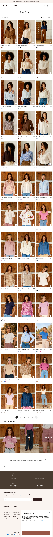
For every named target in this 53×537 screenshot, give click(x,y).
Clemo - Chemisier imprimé (24, 319)
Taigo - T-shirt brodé (5, 349)
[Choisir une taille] (16, 42)
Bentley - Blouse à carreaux (6, 228)
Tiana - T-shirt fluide (40, 228)
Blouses (6, 459)
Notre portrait (15, 508)
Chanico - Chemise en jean (41, 258)
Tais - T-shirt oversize (40, 379)
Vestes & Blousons (30, 460)
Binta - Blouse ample (22, 45)
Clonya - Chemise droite (6, 106)
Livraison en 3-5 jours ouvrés (13, 477)
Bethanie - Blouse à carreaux (24, 379)
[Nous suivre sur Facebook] (17, 529)
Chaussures (41, 460)
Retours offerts (40, 477)
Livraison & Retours (16, 514)
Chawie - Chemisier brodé (23, 197)
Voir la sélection (10, 440)
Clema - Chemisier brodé (23, 288)
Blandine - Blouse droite (40, 106)
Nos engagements (16, 510)
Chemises (10, 459)
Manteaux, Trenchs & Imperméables (19, 460)
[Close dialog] (50, 512)
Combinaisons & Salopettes (33, 459)
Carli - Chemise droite (22, 136)
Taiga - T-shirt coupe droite (41, 288)
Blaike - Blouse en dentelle (23, 258)
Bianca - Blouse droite (22, 76)
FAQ (4, 508)
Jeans (18, 459)
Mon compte (6, 510)
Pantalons (14, 459)
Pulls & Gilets (22, 459)
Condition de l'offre (16, 516)
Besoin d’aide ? (40, 485)
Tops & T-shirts (42, 459)
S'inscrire (36, 533)
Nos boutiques (6, 514)
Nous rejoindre (6, 518)
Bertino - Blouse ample (5, 45)
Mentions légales (16, 518)
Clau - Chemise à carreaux (6, 197)
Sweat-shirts (36, 460)
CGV (14, 520)
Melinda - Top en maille (40, 349)
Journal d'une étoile (16, 512)
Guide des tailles (7, 516)
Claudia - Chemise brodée (6, 288)
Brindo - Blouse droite (40, 76)
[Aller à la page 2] (36, 417)
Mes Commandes (7, 512)
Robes (26, 459)
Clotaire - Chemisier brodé (23, 228)
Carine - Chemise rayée (6, 136)
